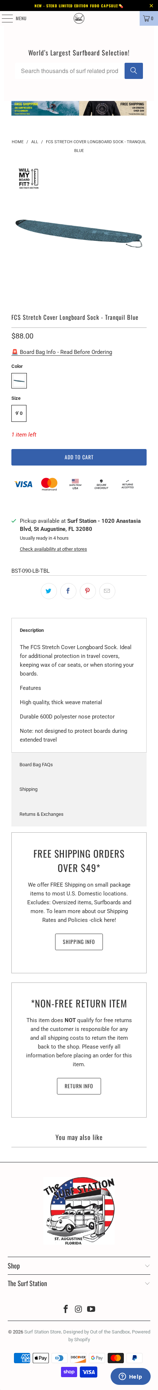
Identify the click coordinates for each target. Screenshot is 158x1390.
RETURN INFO (79, 1086)
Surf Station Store (42, 1332)
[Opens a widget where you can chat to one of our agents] (130, 1377)
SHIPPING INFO (79, 941)
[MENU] (3, 18)
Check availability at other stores (53, 549)
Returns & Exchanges (41, 814)
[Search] (134, 71)
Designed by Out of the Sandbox (96, 1332)
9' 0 (18, 413)
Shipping (28, 789)
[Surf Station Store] (79, 18)
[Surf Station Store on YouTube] (91, 1310)
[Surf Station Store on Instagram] (78, 1310)
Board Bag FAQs (36, 764)
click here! (103, 920)
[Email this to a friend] (107, 591)
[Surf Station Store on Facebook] (65, 1310)
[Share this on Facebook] (68, 591)
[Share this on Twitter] (49, 591)
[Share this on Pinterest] (88, 591)
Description (32, 630)
